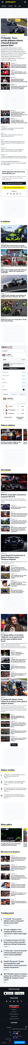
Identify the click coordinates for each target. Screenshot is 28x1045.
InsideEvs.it (14, 1009)
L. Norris (10, 406)
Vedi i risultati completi (20, 418)
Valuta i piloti (8, 417)
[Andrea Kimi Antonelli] (6, 413)
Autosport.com (14, 1016)
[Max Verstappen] (6, 410)
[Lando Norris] (6, 406)
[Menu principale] (2, 2)
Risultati (24, 372)
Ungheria (10, 398)
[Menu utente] (25, 2)
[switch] (24, 389)
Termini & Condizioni (9, 1039)
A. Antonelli (11, 413)
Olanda (8, 354)
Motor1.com (14, 1011)
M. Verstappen (11, 410)
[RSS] (20, 194)
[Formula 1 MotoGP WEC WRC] (14, 350)
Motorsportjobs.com (14, 1014)
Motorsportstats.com (14, 1018)
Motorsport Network (11, 1042)
